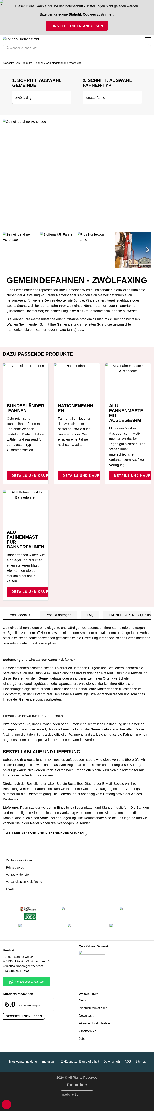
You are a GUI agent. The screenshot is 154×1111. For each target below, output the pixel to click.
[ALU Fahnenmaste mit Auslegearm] (128, 381)
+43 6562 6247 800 (16, 970)
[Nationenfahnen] (77, 381)
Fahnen (39, 62)
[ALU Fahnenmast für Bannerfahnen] (25, 508)
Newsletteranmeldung (22, 1061)
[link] (77, 930)
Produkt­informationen (93, 1008)
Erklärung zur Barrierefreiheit (80, 1061)
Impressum (49, 1061)
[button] (147, 250)
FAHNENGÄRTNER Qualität (130, 615)
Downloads (86, 1015)
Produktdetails (19, 615)
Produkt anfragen (58, 615)
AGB (128, 1061)
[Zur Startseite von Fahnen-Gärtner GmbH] (62, 39)
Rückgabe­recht (16, 867)
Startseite (8, 62)
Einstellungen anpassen (77, 26)
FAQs (10, 888)
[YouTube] (76, 1085)
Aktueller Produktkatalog (95, 1023)
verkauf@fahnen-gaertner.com (23, 966)
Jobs (82, 1038)
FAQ (90, 615)
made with (72, 1095)
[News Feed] (86, 1085)
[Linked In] (81, 1085)
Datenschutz (111, 1061)
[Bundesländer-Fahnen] (25, 381)
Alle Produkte (24, 62)
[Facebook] (68, 1085)
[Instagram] (71, 1085)
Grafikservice (87, 1031)
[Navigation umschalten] (147, 39)
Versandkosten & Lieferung (24, 881)
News (83, 1000)
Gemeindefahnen (56, 62)
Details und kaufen (32, 475)
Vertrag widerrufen (18, 874)
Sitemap (140, 1061)
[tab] (19, 615)
